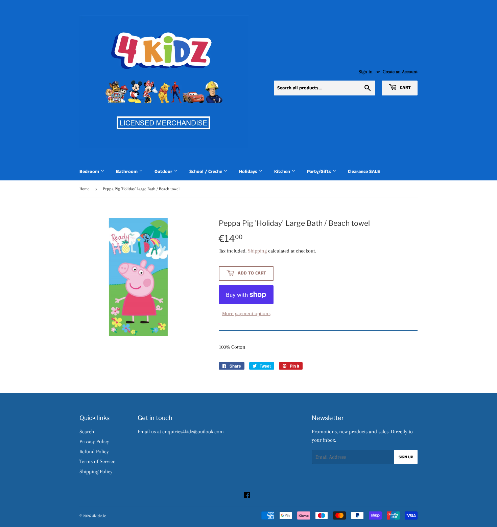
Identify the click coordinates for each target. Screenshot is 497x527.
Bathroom (127, 171)
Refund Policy (94, 451)
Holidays (249, 171)
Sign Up (406, 457)
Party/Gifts (319, 171)
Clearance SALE (364, 171)
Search (86, 432)
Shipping (257, 251)
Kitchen (282, 171)
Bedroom (89, 171)
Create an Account (400, 71)
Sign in (366, 71)
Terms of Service (97, 461)
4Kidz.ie (99, 515)
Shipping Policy (96, 471)
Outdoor (164, 171)
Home (84, 188)
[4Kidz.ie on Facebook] (247, 496)
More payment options (246, 313)
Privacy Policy (94, 441)
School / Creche (206, 171)
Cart (405, 87)
